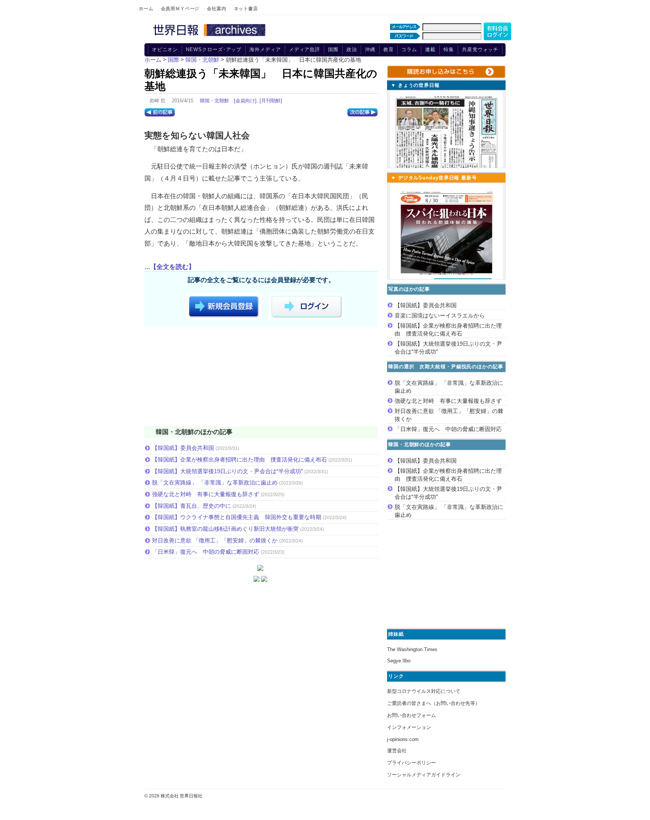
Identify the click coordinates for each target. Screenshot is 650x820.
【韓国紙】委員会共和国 (183, 448)
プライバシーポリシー (411, 762)
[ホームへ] (210, 36)
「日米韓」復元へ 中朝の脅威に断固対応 (205, 551)
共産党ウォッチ (480, 49)
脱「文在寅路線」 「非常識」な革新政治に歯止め (215, 482)
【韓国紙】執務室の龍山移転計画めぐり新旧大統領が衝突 (225, 528)
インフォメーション (409, 727)
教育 (388, 49)
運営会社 (397, 750)
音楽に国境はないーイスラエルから (440, 315)
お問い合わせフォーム (411, 715)
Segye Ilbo (398, 661)
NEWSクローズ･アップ (213, 49)
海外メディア (265, 49)
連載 (430, 49)
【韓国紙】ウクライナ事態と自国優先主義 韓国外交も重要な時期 (236, 517)
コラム (409, 49)
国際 (333, 49)
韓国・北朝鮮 (214, 100)
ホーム (146, 8)
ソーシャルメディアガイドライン (423, 774)
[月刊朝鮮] (271, 100)
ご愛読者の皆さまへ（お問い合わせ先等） (433, 703)
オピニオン (165, 49)
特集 (448, 49)
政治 (351, 49)
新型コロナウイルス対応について (423, 691)
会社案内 (216, 8)
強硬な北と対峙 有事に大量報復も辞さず (205, 494)
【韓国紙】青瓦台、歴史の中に (191, 506)
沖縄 (370, 49)
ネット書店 (246, 8)
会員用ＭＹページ (180, 8)
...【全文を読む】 (169, 266)
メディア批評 (304, 49)
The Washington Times (412, 649)
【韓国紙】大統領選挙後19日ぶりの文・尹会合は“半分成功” (227, 471)
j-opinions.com (403, 739)
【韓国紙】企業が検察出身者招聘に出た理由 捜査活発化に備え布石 (239, 459)
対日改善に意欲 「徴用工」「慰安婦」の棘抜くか (215, 540)
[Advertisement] (261, 378)
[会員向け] (245, 100)
